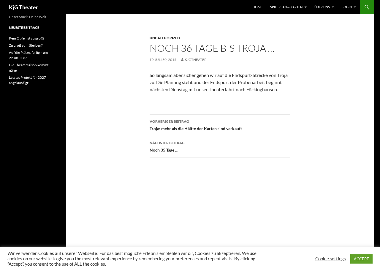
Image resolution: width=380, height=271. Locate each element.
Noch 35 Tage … (167, 146)
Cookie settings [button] (330, 258)
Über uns (322, 7)
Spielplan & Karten (286, 7)
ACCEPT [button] (361, 258)
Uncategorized (165, 38)
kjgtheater (196, 59)
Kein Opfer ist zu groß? (26, 38)
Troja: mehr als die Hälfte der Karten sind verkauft (196, 125)
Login (347, 7)
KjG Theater (23, 7)
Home (257, 7)
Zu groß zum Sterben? (26, 45)
